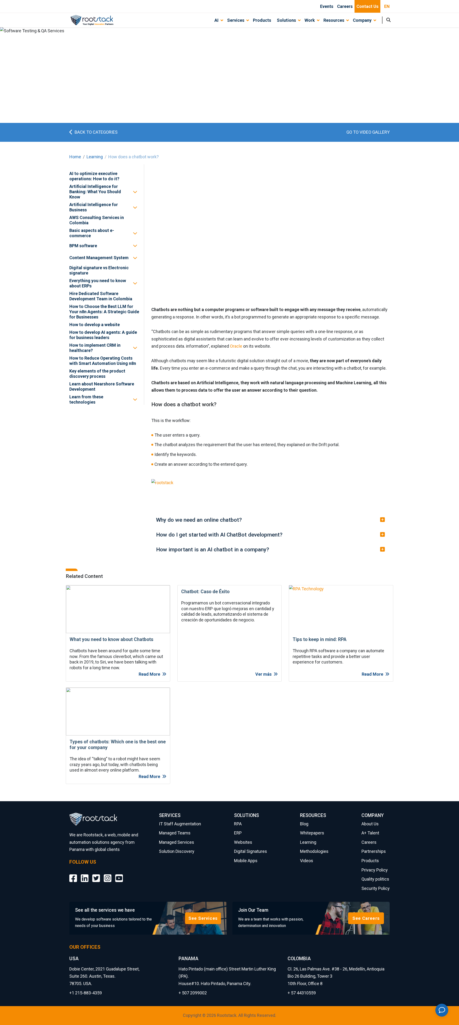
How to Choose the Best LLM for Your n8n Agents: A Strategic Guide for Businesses (104, 311)
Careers (345, 6)
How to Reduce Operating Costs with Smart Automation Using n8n (102, 361)
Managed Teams (175, 832)
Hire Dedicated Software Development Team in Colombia (100, 296)
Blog (304, 823)
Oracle (236, 346)
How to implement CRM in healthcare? (94, 348)
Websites (243, 842)
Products (262, 20)
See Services (203, 918)
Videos (306, 860)
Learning (95, 156)
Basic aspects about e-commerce (91, 233)
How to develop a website (94, 324)
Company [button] (362, 20)
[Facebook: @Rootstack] (73, 874)
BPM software (83, 245)
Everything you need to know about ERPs (97, 283)
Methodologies (314, 851)
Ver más (263, 674)
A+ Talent (370, 832)
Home (75, 156)
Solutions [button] (286, 20)
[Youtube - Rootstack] (119, 874)
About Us (370, 823)
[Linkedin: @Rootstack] (84, 874)
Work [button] (310, 20)
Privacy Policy (374, 869)
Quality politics (375, 879)
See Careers (366, 918)
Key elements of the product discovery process (97, 373)
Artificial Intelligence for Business (93, 207)
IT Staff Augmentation (180, 823)
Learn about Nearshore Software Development (101, 386)
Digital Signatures (250, 851)
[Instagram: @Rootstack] (107, 874)
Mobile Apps (245, 860)
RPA (238, 823)
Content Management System (99, 257)
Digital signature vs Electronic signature (99, 270)
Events (326, 6)
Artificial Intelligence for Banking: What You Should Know (95, 191)
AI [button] (216, 20)
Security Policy (375, 888)
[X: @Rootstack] (96, 874)
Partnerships (373, 851)
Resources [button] (333, 20)
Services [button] (235, 20)
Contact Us (367, 6)
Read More (149, 674)
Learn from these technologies (86, 399)
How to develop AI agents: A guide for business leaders (103, 335)
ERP (238, 832)
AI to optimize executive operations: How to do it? (94, 176)
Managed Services (176, 842)
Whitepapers (312, 832)
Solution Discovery (176, 851)
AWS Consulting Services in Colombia (96, 220)
